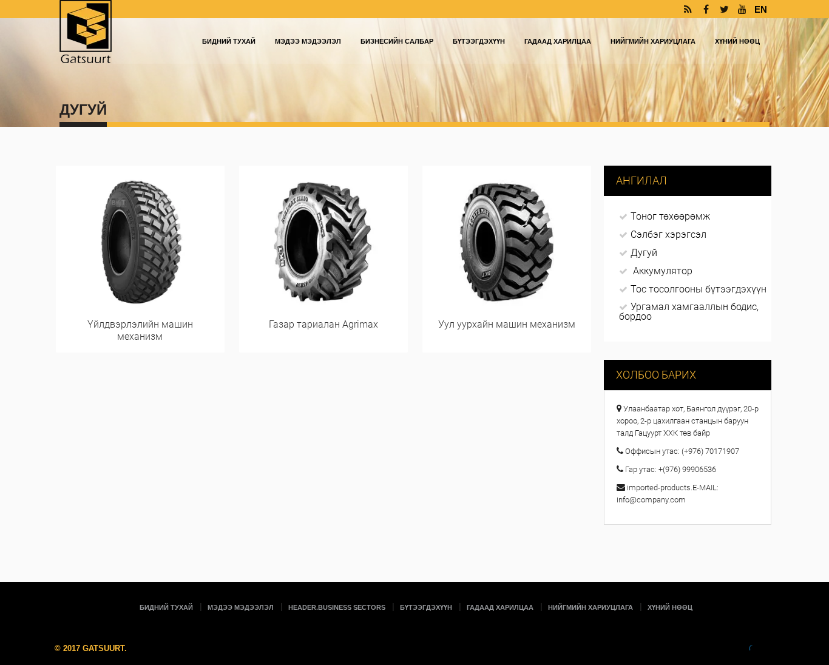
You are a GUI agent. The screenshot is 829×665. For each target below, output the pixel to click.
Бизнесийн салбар (396, 41)
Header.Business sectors (336, 607)
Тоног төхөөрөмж (670, 216)
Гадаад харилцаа (557, 41)
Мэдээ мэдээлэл (308, 41)
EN (760, 9)
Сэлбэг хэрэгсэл (668, 234)
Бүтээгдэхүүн (479, 41)
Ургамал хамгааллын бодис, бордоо (689, 311)
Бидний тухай (228, 41)
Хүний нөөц (737, 41)
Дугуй (644, 252)
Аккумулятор (662, 271)
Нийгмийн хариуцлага (653, 41)
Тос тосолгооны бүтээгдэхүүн (698, 289)
